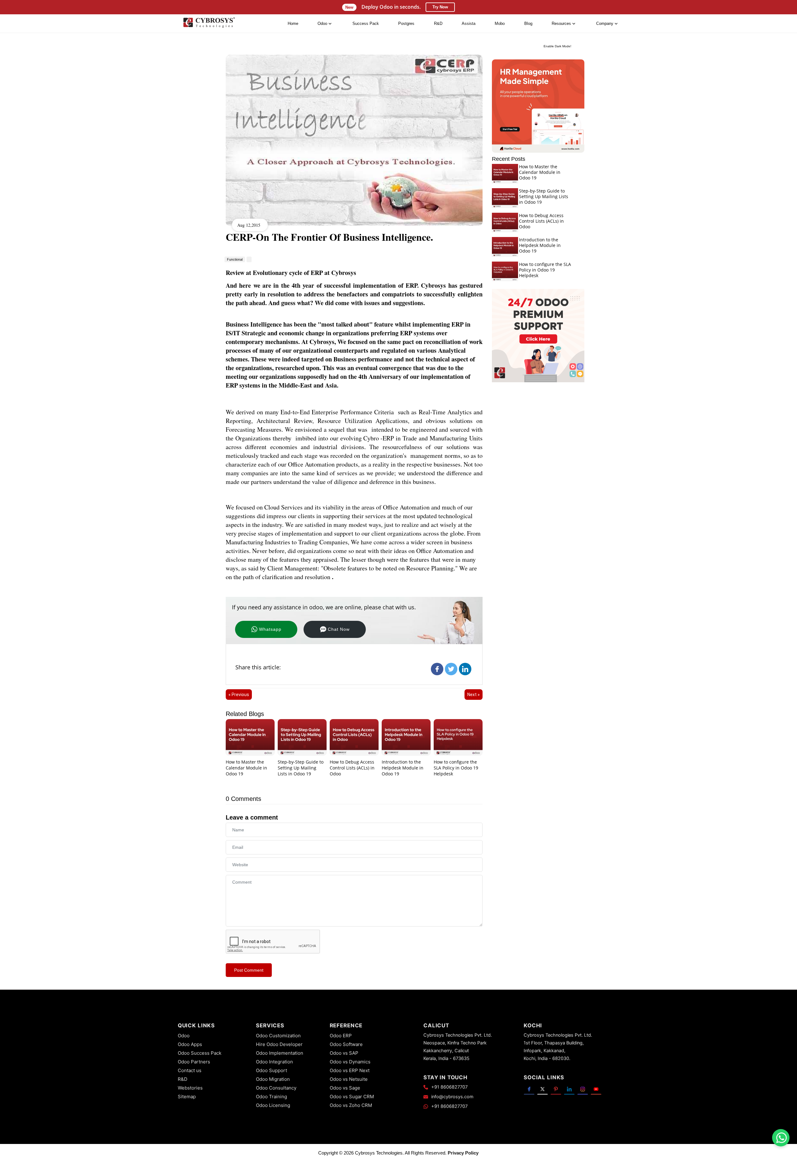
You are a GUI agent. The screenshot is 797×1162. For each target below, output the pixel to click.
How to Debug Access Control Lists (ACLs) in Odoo (352, 768)
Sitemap (187, 1096)
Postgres (406, 23)
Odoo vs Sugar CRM (352, 1096)
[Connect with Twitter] (542, 1089)
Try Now (440, 7)
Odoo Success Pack (199, 1053)
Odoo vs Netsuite (349, 1079)
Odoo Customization (278, 1036)
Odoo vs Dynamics (350, 1062)
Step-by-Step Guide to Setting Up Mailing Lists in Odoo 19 (300, 768)
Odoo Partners (194, 1062)
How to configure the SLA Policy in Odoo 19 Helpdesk (456, 768)
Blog (528, 23)
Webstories (190, 1088)
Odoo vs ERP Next (350, 1070)
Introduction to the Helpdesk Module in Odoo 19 (402, 768)
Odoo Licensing (273, 1105)
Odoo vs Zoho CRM (351, 1105)
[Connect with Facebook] (529, 1089)
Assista (468, 23)
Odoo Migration (273, 1079)
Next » (473, 694)
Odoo (184, 1036)
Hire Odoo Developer (279, 1044)
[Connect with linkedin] (569, 1089)
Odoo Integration (274, 1062)
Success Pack (365, 23)
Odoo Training (271, 1096)
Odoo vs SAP (344, 1053)
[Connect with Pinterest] (555, 1089)
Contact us (189, 1070)
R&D (438, 23)
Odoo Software (346, 1044)
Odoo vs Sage (345, 1088)
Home (293, 23)
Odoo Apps (190, 1044)
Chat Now (339, 629)
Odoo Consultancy (276, 1088)
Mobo (500, 23)
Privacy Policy (463, 1152)
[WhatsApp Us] (781, 1138)
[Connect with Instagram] (582, 1089)
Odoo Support (271, 1070)
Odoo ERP (341, 1036)
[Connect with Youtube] (596, 1089)
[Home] (209, 24)
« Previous (239, 694)
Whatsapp (270, 629)
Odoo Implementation (279, 1053)
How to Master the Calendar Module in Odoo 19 (246, 768)
